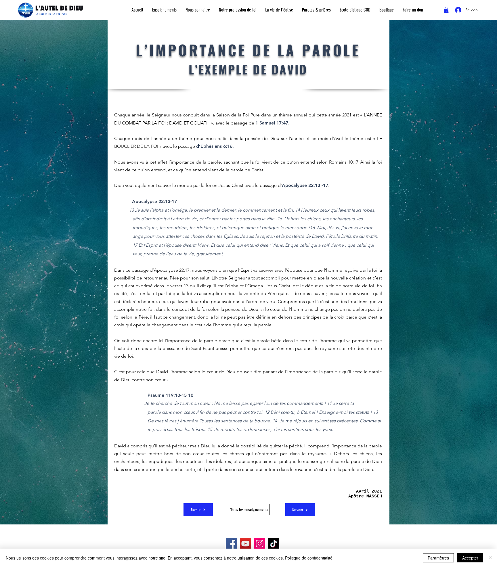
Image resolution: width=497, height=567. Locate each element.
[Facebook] (231, 543)
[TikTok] (273, 543)
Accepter (470, 558)
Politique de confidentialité (308, 558)
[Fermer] (490, 557)
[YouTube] (245, 543)
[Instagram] (259, 543)
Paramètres (438, 558)
